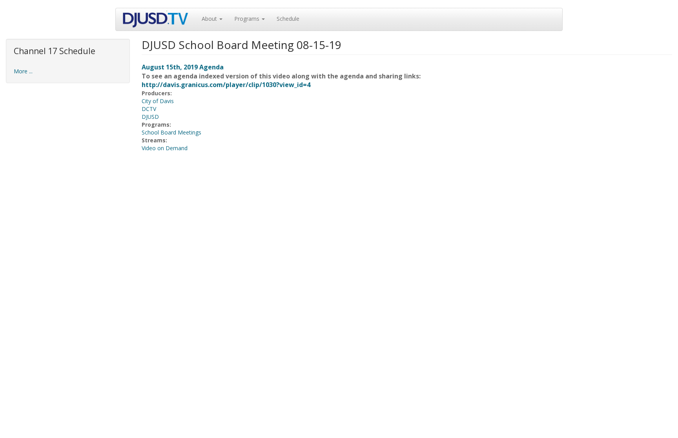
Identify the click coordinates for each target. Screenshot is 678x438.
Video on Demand (165, 148)
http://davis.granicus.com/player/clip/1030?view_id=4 (226, 84)
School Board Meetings (171, 132)
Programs (247, 18)
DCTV (149, 109)
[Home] (159, 19)
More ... (23, 71)
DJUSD (150, 116)
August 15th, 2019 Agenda (183, 67)
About (210, 18)
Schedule (288, 18)
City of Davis (158, 101)
